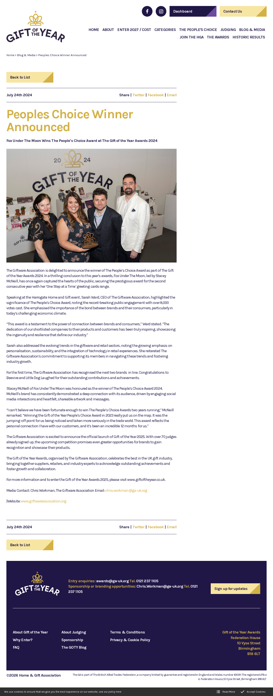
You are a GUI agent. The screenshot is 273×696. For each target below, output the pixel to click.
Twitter (138, 95)
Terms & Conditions (127, 632)
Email (172, 95)
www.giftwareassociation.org (43, 501)
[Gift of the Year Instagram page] (161, 11)
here (118, 691)
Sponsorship (72, 640)
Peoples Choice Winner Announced (62, 55)
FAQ (16, 647)
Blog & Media (26, 55)
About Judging (73, 632)
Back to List (20, 77)
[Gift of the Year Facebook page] (147, 11)
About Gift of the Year (30, 632)
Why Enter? (22, 640)
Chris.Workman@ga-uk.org (159, 586)
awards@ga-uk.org (112, 581)
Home (10, 55)
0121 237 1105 (147, 581)
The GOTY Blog (73, 647)
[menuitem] (94, 30)
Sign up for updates (230, 588)
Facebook (156, 95)
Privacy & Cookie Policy (130, 640)
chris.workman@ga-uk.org (126, 490)
